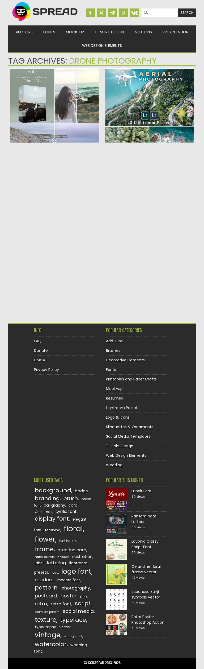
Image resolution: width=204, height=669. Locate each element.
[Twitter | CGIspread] (101, 12)
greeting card (72, 550)
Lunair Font (141, 491)
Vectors (24, 32)
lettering (56, 563)
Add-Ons (143, 32)
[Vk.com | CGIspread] (134, 12)
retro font (61, 604)
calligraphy (54, 505)
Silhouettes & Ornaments (129, 426)
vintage (47, 635)
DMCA (39, 360)
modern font (68, 580)
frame (44, 549)
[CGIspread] (45, 22)
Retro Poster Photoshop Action (147, 619)
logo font (76, 571)
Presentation (176, 32)
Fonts (49, 32)
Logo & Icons (118, 417)
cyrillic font (66, 511)
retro (41, 603)
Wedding (114, 465)
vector (65, 627)
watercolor (51, 644)
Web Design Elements (102, 45)
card (73, 505)
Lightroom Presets (122, 407)
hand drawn (44, 557)
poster (68, 595)
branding (47, 498)
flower (45, 539)
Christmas (43, 511)
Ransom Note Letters (143, 518)
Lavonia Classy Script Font (145, 544)
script (83, 603)
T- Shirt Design (109, 32)
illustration (82, 556)
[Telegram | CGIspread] (112, 12)
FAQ (37, 341)
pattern (46, 587)
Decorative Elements (125, 360)
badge (81, 491)
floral (73, 528)
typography (45, 627)
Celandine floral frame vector (146, 569)
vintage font (73, 636)
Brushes (113, 350)
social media (78, 611)
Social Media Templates (128, 436)
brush (70, 498)
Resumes (114, 398)
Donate (41, 350)
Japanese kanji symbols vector (145, 594)
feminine (52, 530)
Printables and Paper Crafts (131, 379)
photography (75, 588)
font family (67, 540)
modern (44, 579)
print (84, 596)
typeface (73, 620)
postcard (46, 595)
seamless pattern (47, 612)
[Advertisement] (54, 193)
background (53, 490)
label (39, 563)
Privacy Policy (46, 369)
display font (52, 518)
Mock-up (75, 32)
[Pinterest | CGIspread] (123, 12)
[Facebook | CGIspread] (90, 12)
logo (55, 572)
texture (45, 619)
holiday (63, 557)
